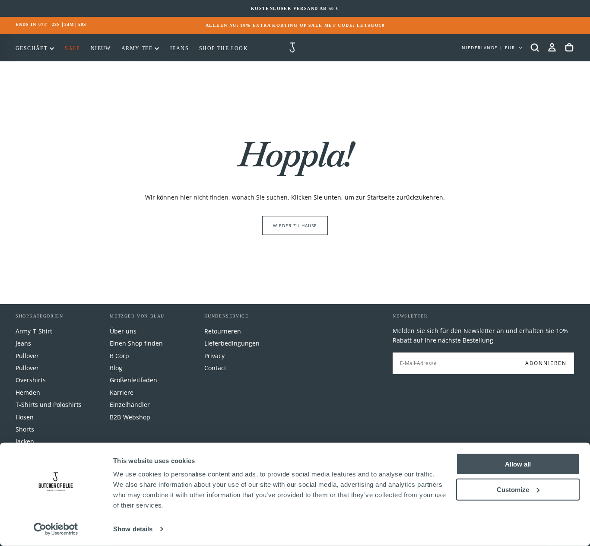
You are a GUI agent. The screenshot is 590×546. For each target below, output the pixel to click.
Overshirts (31, 380)
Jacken (25, 441)
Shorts (25, 429)
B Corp (119, 356)
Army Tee (136, 48)
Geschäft (32, 48)
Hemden (28, 392)
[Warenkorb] (569, 47)
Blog (116, 368)
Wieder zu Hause (295, 225)
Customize (513, 489)
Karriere (121, 392)
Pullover (27, 356)
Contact (215, 368)
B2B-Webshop (130, 417)
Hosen (25, 417)
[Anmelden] (552, 47)
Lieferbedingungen (232, 343)
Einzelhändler (130, 404)
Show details (132, 529)
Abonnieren (546, 363)
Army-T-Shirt (34, 331)
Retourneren (222, 331)
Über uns (123, 331)
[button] (535, 47)
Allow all (518, 464)
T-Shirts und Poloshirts (49, 404)
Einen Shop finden (136, 343)
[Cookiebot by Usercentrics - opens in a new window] (56, 529)
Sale (72, 48)
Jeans (179, 48)
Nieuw (101, 48)
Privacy (214, 356)
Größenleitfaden (133, 380)
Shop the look (223, 48)
